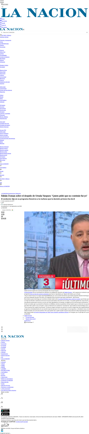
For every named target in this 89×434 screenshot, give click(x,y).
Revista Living (3, 152)
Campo (2, 53)
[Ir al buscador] (2, 6)
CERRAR (2, 0)
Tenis (1, 98)
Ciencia (2, 80)
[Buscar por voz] (87, 32)
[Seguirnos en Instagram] (2, 403)
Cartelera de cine (4, 123)
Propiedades (3, 55)
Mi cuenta (4, 27)
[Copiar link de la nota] (2, 216)
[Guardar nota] (2, 212)
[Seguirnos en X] (2, 398)
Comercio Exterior (5, 57)
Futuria (2, 50)
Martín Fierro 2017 (31, 319)
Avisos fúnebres (4, 133)
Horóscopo (3, 110)
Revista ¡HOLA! (4, 148)
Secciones (4, 21)
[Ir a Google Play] (5, 412)
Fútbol (1, 95)
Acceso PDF (3, 130)
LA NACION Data (4, 43)
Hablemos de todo (5, 82)
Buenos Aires (3, 70)
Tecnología (3, 108)
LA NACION (4, 193)
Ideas (1, 142)
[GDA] (5, 426)
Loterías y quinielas (5, 113)
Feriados (2, 112)
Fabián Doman (68, 292)
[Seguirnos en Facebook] (2, 394)
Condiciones (19, 421)
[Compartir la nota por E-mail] (5, 219)
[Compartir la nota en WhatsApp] (3, 214)
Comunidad (3, 77)
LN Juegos (2, 105)
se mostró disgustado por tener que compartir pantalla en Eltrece (51, 312)
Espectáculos (11, 193)
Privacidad (25, 421)
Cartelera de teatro (5, 125)
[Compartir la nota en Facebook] (2, 219)
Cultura (2, 75)
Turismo (2, 107)
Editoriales (3, 87)
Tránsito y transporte (5, 40)
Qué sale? (2, 122)
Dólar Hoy (2, 52)
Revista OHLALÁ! (4, 147)
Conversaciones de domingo (7, 138)
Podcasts (2, 115)
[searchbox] (43, 32)
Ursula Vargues (28, 292)
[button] (44, 107)
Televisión (18, 193)
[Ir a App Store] (5, 415)
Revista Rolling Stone (5, 153)
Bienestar (2, 78)
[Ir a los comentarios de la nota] (3, 212)
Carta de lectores (4, 137)
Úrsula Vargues (30, 317)
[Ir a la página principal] (44, 17)
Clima (1, 42)
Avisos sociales (4, 135)
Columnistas (3, 88)
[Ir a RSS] (2, 407)
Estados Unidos (4, 65)
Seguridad (2, 72)
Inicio (3, 19)
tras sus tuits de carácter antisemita (39, 294)
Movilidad (2, 58)
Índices (2, 60)
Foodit (3, 23)
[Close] (2, 327)
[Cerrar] (23, 30)
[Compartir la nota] (2, 214)
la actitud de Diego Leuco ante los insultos (69, 299)
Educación (2, 73)
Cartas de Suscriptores (6, 90)
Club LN (4, 25)
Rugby (1, 97)
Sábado (2, 140)
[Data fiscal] (2, 431)
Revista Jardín (3, 155)
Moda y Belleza (4, 117)
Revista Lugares (4, 150)
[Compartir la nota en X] (3, 219)
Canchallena (3, 100)
